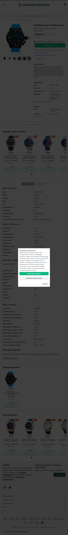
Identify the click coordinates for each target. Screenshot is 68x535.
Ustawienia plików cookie (34, 278)
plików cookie (28, 254)
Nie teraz (45, 284)
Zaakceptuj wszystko (34, 273)
